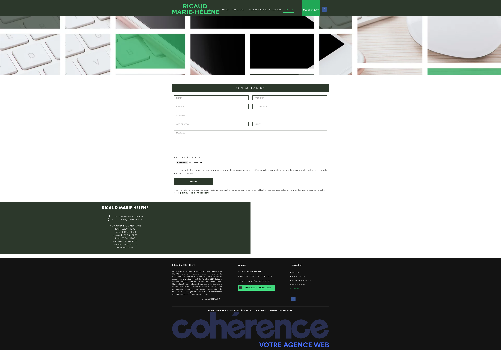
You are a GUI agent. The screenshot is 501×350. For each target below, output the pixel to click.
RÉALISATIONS (298, 284)
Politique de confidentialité (277, 310)
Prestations (298, 276)
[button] (256, 288)
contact (296, 288)
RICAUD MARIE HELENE (218, 310)
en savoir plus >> (212, 299)
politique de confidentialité (195, 193)
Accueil (296, 272)
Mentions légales (239, 310)
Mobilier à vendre (301, 280)
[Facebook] (293, 299)
